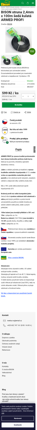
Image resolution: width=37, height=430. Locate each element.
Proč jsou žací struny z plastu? (13, 394)
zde (3, 413)
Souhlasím (18, 425)
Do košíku (18, 105)
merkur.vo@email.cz (14, 321)
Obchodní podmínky (9, 341)
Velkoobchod (7, 373)
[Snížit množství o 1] (23, 96)
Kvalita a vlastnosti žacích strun (13, 397)
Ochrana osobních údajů (11, 344)
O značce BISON (8, 369)
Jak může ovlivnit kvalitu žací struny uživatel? (15, 400)
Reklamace (6, 350)
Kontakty (5, 366)
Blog (3, 376)
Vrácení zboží (7, 347)
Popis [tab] (18, 149)
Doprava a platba (8, 338)
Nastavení (17, 418)
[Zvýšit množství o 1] (33, 96)
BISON (9, 24)
